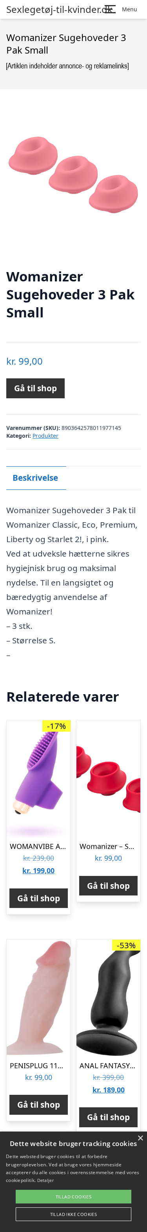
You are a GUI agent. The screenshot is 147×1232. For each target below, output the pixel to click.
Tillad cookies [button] (74, 1197)
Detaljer (45, 1180)
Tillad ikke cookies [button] (73, 1214)
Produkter (45, 435)
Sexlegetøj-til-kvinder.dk (59, 9)
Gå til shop (35, 388)
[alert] (73, 1182)
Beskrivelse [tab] (35, 477)
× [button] (140, 1138)
